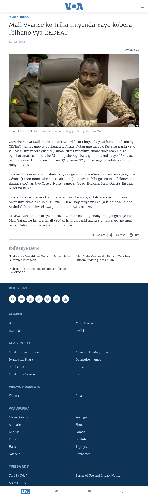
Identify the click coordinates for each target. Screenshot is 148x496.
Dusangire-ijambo (88, 359)
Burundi (14, 323)
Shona (80, 424)
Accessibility (17, 483)
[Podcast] (47, 299)
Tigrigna (82, 447)
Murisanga (16, 367)
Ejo (78, 374)
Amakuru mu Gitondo (24, 352)
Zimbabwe (83, 454)
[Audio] (57, 491)
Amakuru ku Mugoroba (92, 352)
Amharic (15, 424)
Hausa (13, 447)
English (14, 432)
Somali (80, 432)
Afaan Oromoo (19, 417)
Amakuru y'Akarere (22, 374)
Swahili (81, 439)
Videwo (14, 396)
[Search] (121, 491)
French (14, 439)
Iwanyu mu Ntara (21, 359)
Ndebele (14, 454)
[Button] (132, 49)
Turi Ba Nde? (18, 475)
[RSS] (65, 299)
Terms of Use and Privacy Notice (98, 475)
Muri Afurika (19, 17)
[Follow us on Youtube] (21, 299)
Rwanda (14, 331)
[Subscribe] (56, 299)
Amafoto (81, 396)
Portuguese (83, 417)
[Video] (89, 491)
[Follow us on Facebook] (12, 299)
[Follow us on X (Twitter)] (39, 299)
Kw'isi (80, 331)
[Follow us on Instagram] (30, 299)
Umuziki (81, 367)
